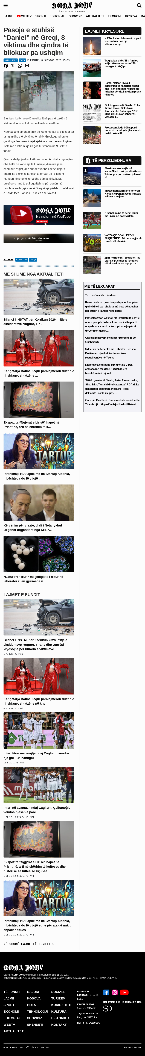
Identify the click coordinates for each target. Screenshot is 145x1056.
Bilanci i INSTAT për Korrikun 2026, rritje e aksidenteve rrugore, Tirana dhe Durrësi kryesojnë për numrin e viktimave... (35, 644)
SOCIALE (58, 992)
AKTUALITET (95, 16)
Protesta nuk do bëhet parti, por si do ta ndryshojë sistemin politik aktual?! (123, 130)
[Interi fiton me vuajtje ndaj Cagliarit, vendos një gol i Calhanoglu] (39, 730)
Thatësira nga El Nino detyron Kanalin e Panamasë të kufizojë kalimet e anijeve (123, 193)
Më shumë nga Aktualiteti (34, 274)
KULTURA (58, 1011)
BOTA (31, 1005)
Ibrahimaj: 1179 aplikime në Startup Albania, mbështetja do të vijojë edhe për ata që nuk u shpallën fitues (37, 925)
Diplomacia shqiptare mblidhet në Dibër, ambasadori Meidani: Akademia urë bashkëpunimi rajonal (108, 369)
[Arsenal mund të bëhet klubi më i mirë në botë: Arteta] (92, 220)
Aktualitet (10, 60)
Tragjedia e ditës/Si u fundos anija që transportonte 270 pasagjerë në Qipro (121, 63)
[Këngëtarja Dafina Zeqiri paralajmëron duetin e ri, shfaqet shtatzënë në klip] (39, 347)
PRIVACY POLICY (132, 1047)
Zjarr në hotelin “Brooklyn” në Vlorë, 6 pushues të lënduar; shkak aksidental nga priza (122, 260)
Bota (22, 60)
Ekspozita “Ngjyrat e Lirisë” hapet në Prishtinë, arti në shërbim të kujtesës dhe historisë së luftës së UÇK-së (35, 866)
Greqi (33, 259)
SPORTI (40, 16)
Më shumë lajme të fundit (28, 944)
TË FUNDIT (12, 992)
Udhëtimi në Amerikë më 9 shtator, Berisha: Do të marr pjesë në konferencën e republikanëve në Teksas (110, 353)
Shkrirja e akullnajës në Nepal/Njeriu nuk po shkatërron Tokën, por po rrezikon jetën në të (123, 173)
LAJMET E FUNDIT (22, 594)
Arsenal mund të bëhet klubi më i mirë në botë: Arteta (121, 214)
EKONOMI (114, 16)
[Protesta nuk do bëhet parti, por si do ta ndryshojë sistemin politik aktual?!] (92, 134)
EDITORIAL (57, 16)
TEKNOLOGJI (37, 1011)
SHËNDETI (35, 1024)
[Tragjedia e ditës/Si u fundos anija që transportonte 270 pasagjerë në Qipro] (92, 67)
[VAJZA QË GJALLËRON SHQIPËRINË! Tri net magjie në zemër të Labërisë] (92, 242)
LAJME (8, 16)
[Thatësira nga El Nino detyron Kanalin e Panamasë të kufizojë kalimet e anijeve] (92, 198)
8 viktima (21, 259)
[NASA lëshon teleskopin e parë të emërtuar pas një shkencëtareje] (92, 45)
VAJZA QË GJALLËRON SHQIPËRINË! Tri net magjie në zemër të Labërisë (123, 238)
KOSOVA (131, 16)
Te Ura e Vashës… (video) (100, 295)
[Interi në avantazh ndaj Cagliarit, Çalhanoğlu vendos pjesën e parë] (39, 784)
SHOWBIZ (75, 16)
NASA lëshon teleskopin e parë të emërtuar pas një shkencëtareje (123, 41)
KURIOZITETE (61, 1005)
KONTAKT (59, 1024)
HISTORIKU (60, 1018)
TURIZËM (58, 998)
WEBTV (26, 16)
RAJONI (33, 992)
